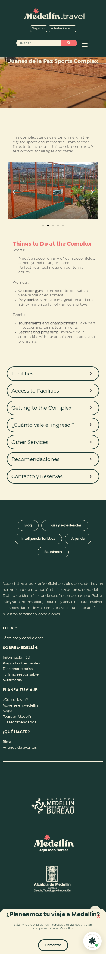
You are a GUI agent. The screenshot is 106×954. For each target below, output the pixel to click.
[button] (98, 916)
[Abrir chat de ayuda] (92, 941)
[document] (53, 477)
